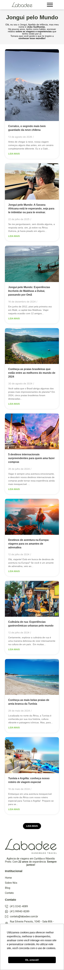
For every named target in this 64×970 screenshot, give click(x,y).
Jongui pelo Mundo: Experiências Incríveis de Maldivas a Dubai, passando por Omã (29, 291)
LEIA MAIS (32, 826)
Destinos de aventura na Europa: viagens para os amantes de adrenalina (28, 544)
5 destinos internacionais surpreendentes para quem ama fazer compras (31, 458)
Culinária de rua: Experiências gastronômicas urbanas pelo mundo (30, 623)
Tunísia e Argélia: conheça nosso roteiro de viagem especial (29, 780)
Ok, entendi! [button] (32, 960)
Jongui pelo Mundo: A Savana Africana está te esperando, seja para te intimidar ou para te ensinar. (31, 208)
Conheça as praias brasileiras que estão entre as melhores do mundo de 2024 (31, 373)
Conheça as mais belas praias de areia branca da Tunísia (28, 702)
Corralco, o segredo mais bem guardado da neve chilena (27, 128)
